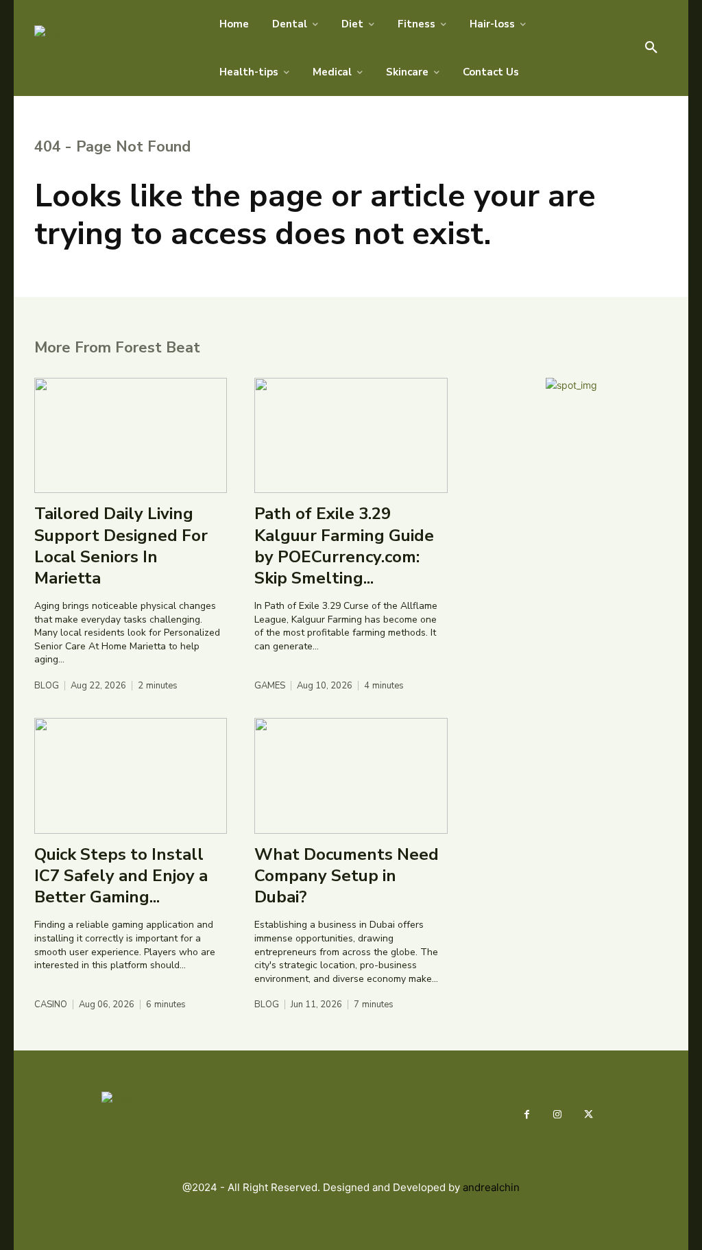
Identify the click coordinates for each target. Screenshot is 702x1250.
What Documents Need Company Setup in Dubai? (346, 875)
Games (269, 686)
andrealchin (491, 1187)
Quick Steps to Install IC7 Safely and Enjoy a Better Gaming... (121, 875)
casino (50, 1004)
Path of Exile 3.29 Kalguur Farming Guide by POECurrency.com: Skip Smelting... (344, 546)
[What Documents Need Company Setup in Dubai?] (350, 776)
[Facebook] (527, 1115)
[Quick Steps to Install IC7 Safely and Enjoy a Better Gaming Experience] (130, 776)
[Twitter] (589, 1115)
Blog (46, 686)
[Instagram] (558, 1115)
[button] (651, 48)
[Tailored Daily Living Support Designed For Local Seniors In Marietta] (130, 436)
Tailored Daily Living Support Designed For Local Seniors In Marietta (121, 546)
